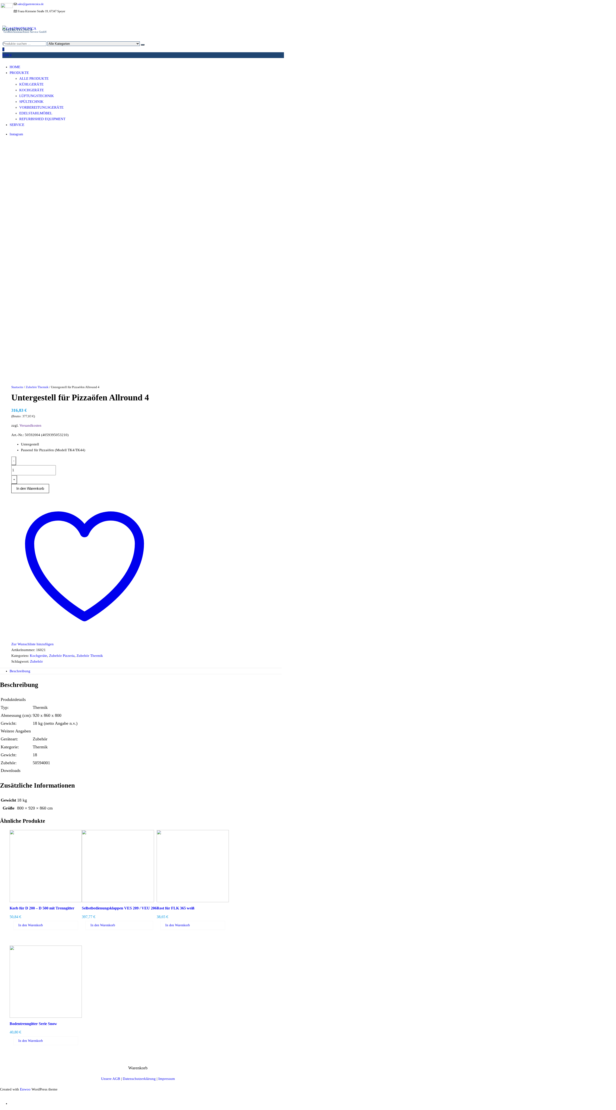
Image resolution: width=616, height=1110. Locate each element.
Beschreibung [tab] (20, 671)
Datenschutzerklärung (139, 1079)
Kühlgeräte (31, 84)
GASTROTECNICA (17, 30)
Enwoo (25, 1089)
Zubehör (36, 661)
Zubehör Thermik (37, 387)
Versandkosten (30, 425)
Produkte (19, 73)
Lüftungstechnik (36, 96)
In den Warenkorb (30, 925)
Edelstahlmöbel (35, 113)
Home (15, 67)
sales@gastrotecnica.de (30, 4)
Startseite (17, 387)
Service (17, 125)
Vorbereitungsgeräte (41, 107)
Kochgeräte (31, 90)
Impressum (166, 1079)
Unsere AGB (110, 1079)
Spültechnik (31, 102)
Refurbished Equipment (42, 119)
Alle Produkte (34, 78)
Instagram (16, 134)
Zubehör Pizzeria (62, 656)
